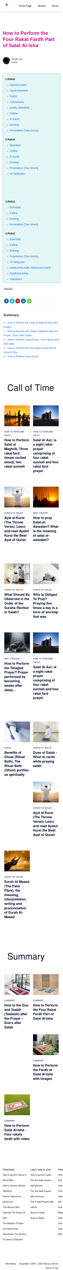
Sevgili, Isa (17, 59)
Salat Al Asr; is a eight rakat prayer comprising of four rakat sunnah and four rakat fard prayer (46, 455)
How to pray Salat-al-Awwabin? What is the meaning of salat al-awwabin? (45, 528)
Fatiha (13, 113)
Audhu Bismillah (20, 107)
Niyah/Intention (19, 90)
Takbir (13, 96)
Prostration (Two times (23, 130)
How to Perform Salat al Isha (23, 356)
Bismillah (15, 145)
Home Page (25, 6)
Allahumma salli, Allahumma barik (30, 267)
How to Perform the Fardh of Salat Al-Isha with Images (45, 1072)
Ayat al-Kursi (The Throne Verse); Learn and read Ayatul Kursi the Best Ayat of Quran (16, 528)
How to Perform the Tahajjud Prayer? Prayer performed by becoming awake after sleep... (16, 676)
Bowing (14, 124)
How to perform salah (40, 1174)
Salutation (16, 279)
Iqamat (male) (18, 84)
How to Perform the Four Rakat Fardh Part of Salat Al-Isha (45, 1012)
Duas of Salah (37, 1217)
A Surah (15, 119)
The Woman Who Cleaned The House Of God (14, 1212)
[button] (25, 6)
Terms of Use (51, 1267)
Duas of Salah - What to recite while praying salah (45, 759)
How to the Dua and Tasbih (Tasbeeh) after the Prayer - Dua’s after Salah (16, 1016)
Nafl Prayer (40, 512)
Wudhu (42, 6)
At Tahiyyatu (17, 173)
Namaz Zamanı (51, 1263)
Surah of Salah (13, 512)
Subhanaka (17, 102)
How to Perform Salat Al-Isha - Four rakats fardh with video (17, 1132)
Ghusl (55, 6)
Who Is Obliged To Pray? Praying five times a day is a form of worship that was (45, 605)
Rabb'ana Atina (19, 273)
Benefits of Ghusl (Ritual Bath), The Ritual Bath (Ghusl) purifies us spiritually (16, 763)
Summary (9, 1000)
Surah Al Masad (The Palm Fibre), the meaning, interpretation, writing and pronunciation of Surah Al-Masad (16, 899)
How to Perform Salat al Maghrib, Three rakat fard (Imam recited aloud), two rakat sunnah (16, 453)
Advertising (10, 1263)
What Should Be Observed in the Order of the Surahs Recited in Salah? (17, 603)
